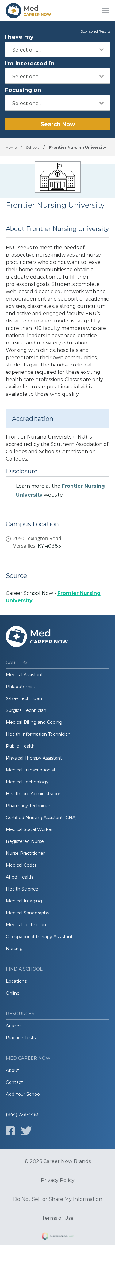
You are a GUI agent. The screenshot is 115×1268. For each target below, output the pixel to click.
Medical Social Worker (29, 829)
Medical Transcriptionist (31, 770)
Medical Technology (27, 782)
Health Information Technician (38, 734)
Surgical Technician (26, 710)
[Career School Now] (58, 1237)
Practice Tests (21, 1037)
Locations (16, 981)
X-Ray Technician (24, 698)
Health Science (22, 889)
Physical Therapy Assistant (34, 758)
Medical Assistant (24, 674)
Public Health (20, 746)
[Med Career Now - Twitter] (26, 1130)
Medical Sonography (27, 913)
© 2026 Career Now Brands (58, 1161)
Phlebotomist (20, 686)
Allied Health (19, 877)
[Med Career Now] (29, 10)
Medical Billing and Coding (34, 722)
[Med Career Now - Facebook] (10, 1130)
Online (13, 993)
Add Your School (23, 1094)
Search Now (57, 124)
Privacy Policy (58, 1180)
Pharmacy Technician (29, 805)
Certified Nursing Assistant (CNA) (41, 817)
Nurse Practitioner (25, 853)
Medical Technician (26, 924)
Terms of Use (58, 1218)
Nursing (14, 948)
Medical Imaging (24, 901)
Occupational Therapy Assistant (39, 936)
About (12, 1070)
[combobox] (57, 49)
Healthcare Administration (34, 793)
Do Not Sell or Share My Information (57, 1199)
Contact (14, 1082)
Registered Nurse (25, 841)
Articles (13, 1026)
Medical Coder (21, 865)
